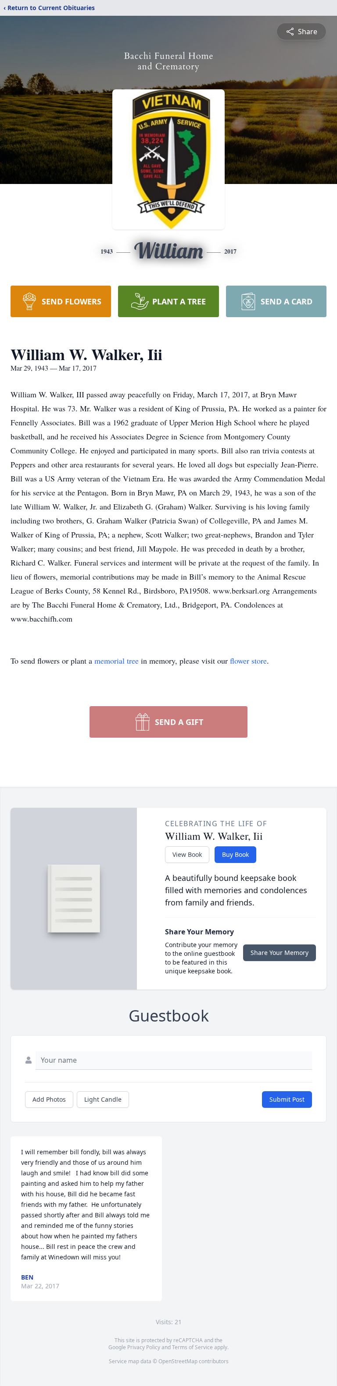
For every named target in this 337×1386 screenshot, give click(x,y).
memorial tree (116, 660)
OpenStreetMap (177, 1361)
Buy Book (235, 854)
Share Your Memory (279, 952)
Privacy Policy (143, 1347)
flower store (248, 660)
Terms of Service (192, 1347)
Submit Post (287, 1099)
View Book (187, 854)
